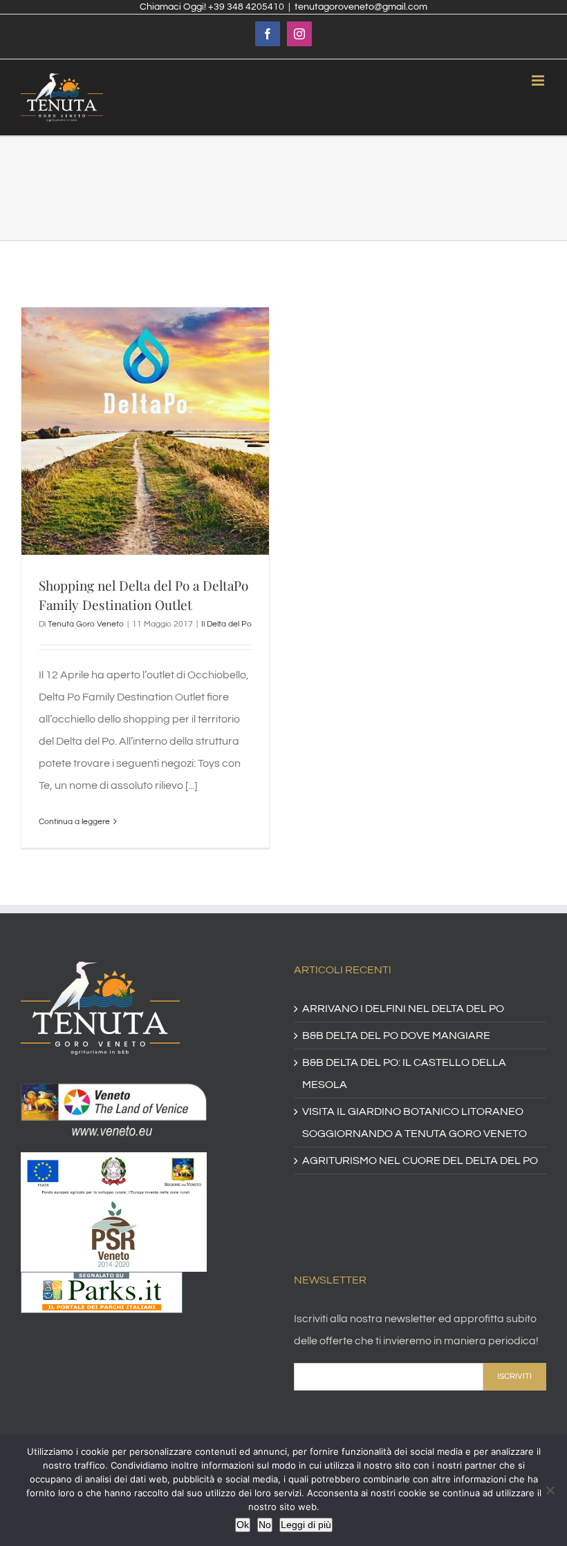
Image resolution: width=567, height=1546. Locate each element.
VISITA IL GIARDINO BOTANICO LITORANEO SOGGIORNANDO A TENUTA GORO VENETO (414, 1122)
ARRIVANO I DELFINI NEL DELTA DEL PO (403, 1008)
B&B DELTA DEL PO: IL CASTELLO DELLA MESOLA (404, 1073)
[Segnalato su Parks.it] (102, 1282)
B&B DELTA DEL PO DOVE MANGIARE (396, 1035)
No (265, 1524)
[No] (550, 1490)
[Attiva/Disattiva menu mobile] (539, 80)
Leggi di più (306, 1524)
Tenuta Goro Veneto (86, 624)
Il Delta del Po (226, 624)
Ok (242, 1524)
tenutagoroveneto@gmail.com (361, 7)
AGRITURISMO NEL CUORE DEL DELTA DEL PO (420, 1160)
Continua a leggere (74, 821)
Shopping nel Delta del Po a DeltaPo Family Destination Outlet (143, 594)
